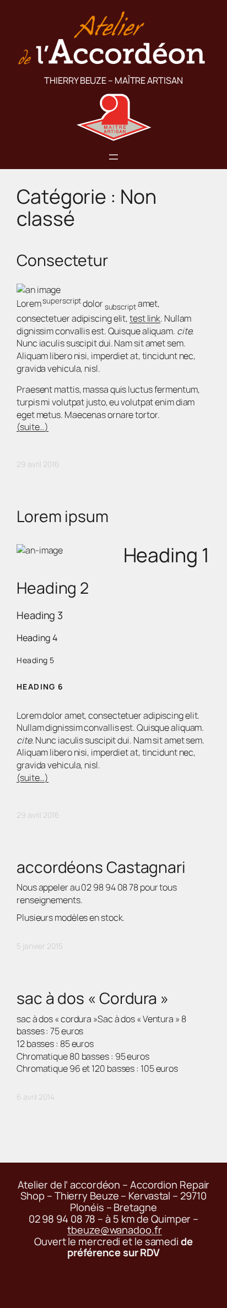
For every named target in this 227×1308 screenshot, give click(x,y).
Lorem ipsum (63, 516)
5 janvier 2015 (40, 946)
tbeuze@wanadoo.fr (114, 1230)
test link (144, 318)
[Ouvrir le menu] (113, 157)
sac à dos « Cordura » (93, 998)
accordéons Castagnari (101, 867)
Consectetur (62, 260)
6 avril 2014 (36, 1097)
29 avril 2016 (38, 464)
